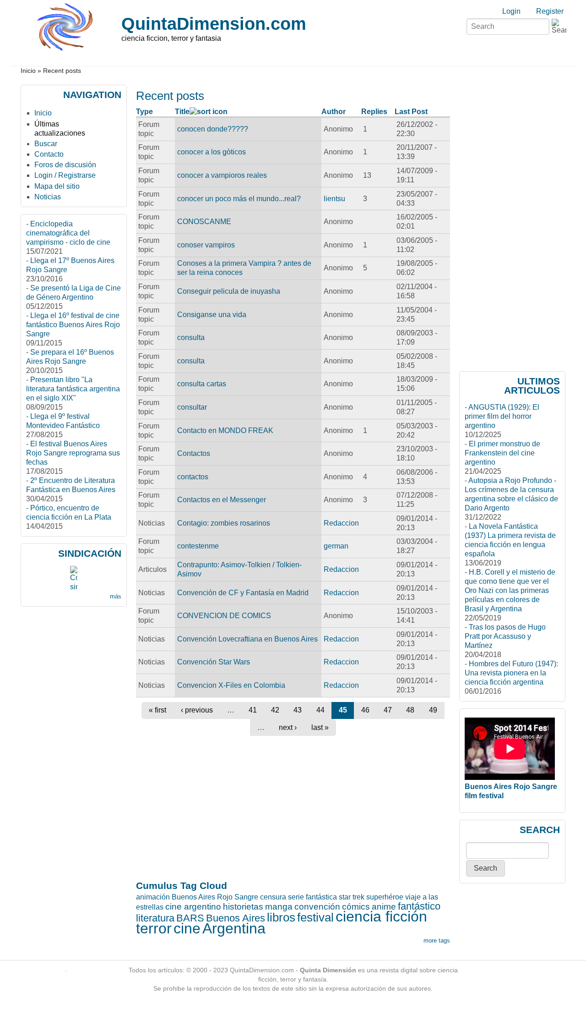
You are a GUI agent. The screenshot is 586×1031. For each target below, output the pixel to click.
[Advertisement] (187, 617)
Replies (374, 111)
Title (182, 111)
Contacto (49, 154)
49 (433, 710)
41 (253, 710)
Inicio (28, 70)
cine (187, 928)
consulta (191, 337)
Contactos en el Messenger (221, 500)
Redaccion (341, 523)
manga (279, 906)
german (336, 546)
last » (320, 727)
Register (550, 11)
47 (388, 710)
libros (281, 917)
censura (273, 897)
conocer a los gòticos (211, 152)
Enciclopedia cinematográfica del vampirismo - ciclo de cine (68, 233)
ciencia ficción (381, 916)
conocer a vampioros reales (222, 175)
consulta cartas (201, 384)
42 (275, 710)
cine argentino (193, 906)
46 (365, 710)
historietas (243, 906)
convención (317, 906)
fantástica (321, 897)
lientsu (334, 199)
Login (511, 11)
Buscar (45, 144)
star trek (351, 897)
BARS (190, 918)
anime (384, 906)
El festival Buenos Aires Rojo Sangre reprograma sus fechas (73, 453)
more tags (436, 940)
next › (288, 727)
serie (296, 897)
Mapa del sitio (57, 186)
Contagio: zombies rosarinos (223, 523)
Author (333, 111)
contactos (192, 477)
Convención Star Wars (213, 662)
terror (154, 928)
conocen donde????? (212, 129)
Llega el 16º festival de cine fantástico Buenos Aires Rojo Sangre (73, 325)
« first (157, 710)
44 (320, 710)
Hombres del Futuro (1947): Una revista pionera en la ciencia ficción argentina (511, 673)
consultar (192, 407)
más (115, 596)
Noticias (47, 197)
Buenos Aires (235, 918)
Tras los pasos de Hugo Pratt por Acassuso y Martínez (505, 636)
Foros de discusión (65, 165)
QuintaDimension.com (213, 23)
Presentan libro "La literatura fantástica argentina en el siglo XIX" (73, 389)
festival (315, 917)
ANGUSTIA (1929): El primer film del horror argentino (502, 416)
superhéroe (384, 897)
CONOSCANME (204, 221)
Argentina (234, 928)
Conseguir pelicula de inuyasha (228, 291)
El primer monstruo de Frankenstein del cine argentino (502, 453)
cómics (356, 906)
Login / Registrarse (65, 175)
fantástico (419, 906)
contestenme (198, 546)
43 (297, 710)
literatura (155, 918)
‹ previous (197, 710)
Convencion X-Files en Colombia (231, 685)
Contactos (193, 453)
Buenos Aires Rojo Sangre (215, 897)
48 (410, 710)
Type (144, 111)
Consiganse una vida (211, 314)
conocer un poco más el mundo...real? (239, 199)
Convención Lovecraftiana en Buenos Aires (247, 639)
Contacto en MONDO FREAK (225, 430)
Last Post (411, 111)
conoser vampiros (206, 245)
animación (153, 897)
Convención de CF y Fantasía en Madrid (243, 593)
